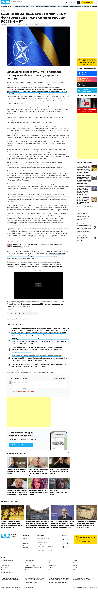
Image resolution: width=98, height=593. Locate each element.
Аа (78, 2)
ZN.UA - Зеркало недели (87, 110)
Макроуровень (5, 565)
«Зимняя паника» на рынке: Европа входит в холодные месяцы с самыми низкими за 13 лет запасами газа (84, 169)
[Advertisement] (29, 412)
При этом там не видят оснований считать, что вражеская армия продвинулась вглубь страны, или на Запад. (40, 341)
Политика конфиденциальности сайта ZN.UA (85, 587)
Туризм (75, 567)
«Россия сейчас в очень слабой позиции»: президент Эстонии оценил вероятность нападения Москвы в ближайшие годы (84, 190)
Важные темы (6, 6)
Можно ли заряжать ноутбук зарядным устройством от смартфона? (83, 238)
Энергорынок (4, 567)
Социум (75, 560)
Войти (74, 2)
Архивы (25, 538)
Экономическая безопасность (33, 567)
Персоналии (28, 570)
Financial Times (17, 103)
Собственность (77, 570)
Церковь (51, 567)
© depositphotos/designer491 (13, 68)
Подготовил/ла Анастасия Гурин (19, 319)
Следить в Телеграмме (22, 445)
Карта (24, 550)
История (75, 562)
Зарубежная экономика (31, 562)
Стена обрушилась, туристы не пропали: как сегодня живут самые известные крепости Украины (84, 216)
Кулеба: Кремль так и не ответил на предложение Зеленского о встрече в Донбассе (38, 246)
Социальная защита (30, 560)
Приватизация (5, 570)
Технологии (52, 562)
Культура (51, 570)
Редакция (25, 541)
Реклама (25, 543)
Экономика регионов (6, 572)
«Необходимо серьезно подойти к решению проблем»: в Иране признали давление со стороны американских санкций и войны (84, 179)
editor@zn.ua (46, 552)
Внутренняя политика (7, 560)
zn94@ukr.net (40, 548)
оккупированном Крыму (45, 256)
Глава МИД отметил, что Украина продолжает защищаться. (38, 349)
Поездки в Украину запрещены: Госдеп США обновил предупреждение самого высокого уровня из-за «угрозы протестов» (84, 227)
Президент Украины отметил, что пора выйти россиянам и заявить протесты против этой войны (39, 358)
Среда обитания (53, 565)
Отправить (61, 392)
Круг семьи (76, 565)
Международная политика (8, 562)
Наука (50, 560)
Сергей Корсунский (83, 527)
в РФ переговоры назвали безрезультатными (44, 266)
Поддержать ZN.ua (87, 2)
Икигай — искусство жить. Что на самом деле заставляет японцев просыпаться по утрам (83, 200)
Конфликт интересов (30, 565)
